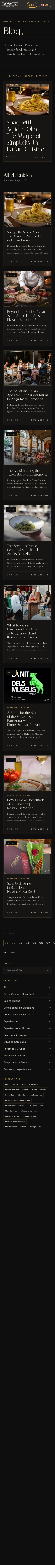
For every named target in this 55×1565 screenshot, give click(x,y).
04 (27, 942)
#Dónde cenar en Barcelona (30, 1095)
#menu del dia (29, 1116)
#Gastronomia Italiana (14, 1106)
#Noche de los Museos (15, 1122)
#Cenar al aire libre (30, 1084)
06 (41, 942)
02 (13, 942)
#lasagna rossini (12, 1116)
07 (48, 942)
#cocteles (9, 1095)
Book (32, 4)
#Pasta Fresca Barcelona (15, 1127)
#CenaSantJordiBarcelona (16, 1090)
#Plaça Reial (35, 1127)
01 (6, 942)
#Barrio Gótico (11, 1084)
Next (6, 952)
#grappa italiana (35, 1106)
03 (20, 942)
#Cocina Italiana (39, 1090)
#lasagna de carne (29, 1111)
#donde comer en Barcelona (17, 1100)
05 (34, 942)
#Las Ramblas (11, 1111)
